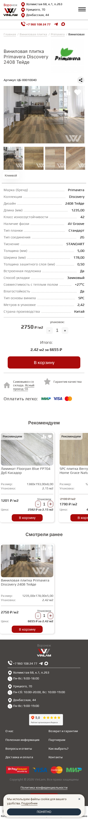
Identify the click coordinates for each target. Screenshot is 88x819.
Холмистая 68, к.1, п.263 (44, 4)
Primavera (58, 34)
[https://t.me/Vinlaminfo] (56, 24)
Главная (10, 34)
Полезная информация (22, 740)
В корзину (44, 362)
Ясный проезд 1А (23, 387)
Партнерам (57, 740)
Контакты (56, 757)
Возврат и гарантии (63, 731)
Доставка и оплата (19, 757)
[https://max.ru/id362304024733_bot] (46, 663)
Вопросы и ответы (18, 748)
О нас (9, 731)
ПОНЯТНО (44, 812)
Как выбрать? (58, 748)
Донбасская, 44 (37, 15)
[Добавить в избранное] (50, 437)
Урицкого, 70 (35, 9)
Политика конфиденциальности (44, 787)
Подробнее (29, 803)
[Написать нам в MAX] (63, 24)
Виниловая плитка (33, 34)
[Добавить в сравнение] (44, 437)
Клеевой (11, 175)
